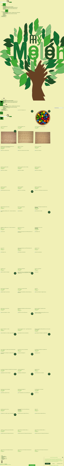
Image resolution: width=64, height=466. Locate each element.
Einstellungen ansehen (59, 463)
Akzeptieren (47, 463)
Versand (3, 128)
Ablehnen (53, 463)
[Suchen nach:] (4, 2)
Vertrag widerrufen (32, 465)
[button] (62, 457)
